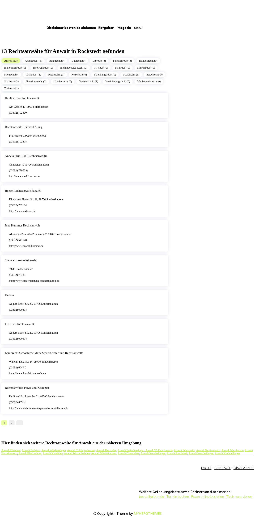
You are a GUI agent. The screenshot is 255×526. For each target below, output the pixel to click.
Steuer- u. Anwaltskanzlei (21, 260)
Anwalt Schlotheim (184, 450)
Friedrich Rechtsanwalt (19, 324)
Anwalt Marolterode (232, 450)
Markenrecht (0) (146, 67)
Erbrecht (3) (99, 60)
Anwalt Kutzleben (53, 453)
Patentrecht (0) (56, 74)
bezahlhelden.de (151, 496)
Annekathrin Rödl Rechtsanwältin (26, 156)
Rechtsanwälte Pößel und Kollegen (27, 387)
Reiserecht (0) (79, 74)
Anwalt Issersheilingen (201, 453)
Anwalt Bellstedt (31, 450)
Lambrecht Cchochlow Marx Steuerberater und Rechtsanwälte (44, 353)
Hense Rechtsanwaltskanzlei (23, 190)
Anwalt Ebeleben (10, 450)
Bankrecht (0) (56, 60)
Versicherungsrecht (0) (117, 81)
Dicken (9, 295)
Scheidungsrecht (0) (105, 74)
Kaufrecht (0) (122, 67)
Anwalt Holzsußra (106, 450)
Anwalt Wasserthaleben (77, 453)
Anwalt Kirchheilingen (227, 453)
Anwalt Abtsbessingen (53, 450)
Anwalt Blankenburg (29, 453)
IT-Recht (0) (101, 67)
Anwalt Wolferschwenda (159, 450)
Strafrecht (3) (11, 81)
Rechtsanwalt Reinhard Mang (23, 127)
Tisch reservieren (239, 496)
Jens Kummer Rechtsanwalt (22, 225)
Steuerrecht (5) (154, 74)
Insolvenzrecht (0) (43, 67)
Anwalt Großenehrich (208, 450)
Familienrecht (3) (122, 60)
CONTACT (222, 468)
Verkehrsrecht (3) (88, 81)
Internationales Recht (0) (73, 67)
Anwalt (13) (11, 60)
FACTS (206, 468)
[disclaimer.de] (18, 27)
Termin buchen (177, 496)
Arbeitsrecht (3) (33, 60)
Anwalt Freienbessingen (131, 450)
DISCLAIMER (243, 468)
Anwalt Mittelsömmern (103, 453)
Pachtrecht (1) (33, 74)
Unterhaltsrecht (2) (36, 81)
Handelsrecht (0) (148, 60)
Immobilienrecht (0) (15, 67)
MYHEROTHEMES (148, 513)
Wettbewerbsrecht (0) (149, 81)
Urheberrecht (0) (63, 81)
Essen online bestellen (207, 496)
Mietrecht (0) (11, 74)
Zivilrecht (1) (11, 88)
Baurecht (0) (78, 60)
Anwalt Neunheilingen (153, 453)
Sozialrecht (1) (131, 74)
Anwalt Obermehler (128, 453)
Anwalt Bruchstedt (177, 453)
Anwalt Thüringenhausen (81, 450)
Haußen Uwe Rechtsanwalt (22, 98)
